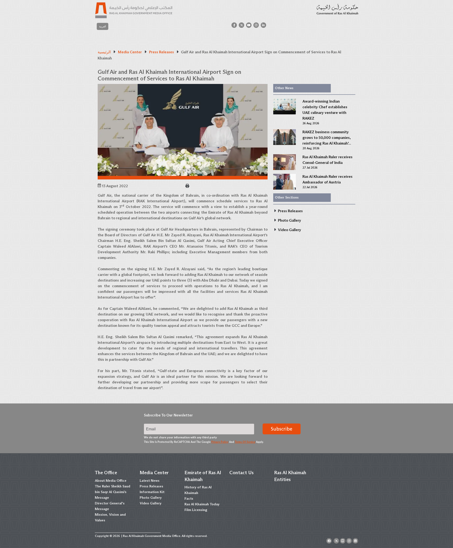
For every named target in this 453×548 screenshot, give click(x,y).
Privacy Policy (219, 442)
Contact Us (241, 472)
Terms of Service (245, 442)
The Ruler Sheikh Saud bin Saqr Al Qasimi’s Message (112, 492)
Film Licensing (196, 510)
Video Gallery (150, 503)
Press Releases (151, 486)
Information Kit (152, 492)
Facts (189, 498)
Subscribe (281, 429)
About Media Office (110, 480)
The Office (106, 472)
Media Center (154, 472)
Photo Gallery (151, 497)
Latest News (149, 480)
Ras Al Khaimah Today (202, 504)
